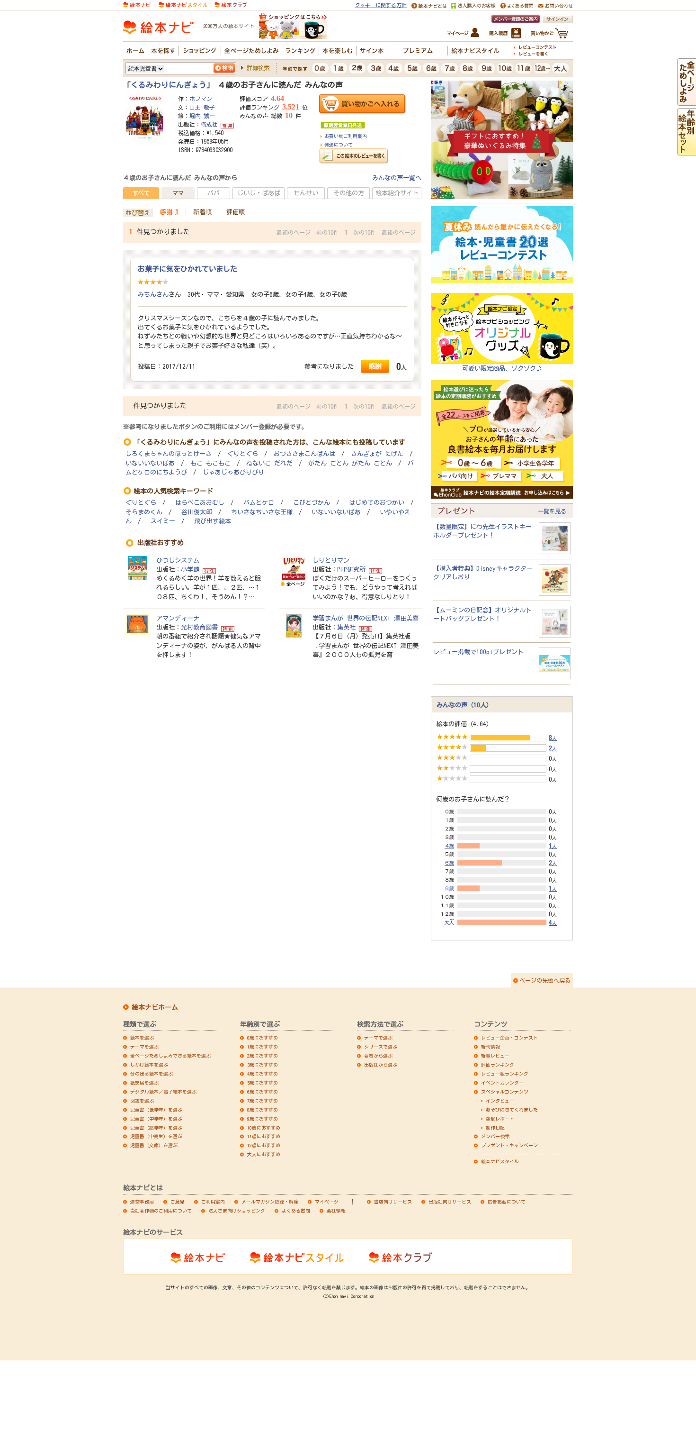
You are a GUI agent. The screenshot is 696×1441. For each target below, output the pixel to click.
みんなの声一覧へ (396, 177)
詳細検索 (258, 68)
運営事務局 (142, 1201)
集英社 (346, 627)
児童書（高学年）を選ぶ (156, 1127)
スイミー (163, 521)
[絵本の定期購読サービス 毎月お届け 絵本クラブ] (230, 4)
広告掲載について (507, 1201)
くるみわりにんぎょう (168, 85)
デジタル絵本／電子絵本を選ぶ (163, 1091)
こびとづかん (311, 503)
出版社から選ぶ (380, 1064)
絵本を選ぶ (142, 1037)
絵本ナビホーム (155, 1007)
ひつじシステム (177, 560)
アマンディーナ (177, 618)
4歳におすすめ (262, 1073)
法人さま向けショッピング (236, 1210)
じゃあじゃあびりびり (233, 472)
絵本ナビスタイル (500, 1161)
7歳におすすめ (262, 1100)
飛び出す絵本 (212, 521)
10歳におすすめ (263, 1127)
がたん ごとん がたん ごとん (350, 463)
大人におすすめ (263, 1154)
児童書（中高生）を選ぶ (156, 1136)
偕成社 (209, 124)
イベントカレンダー (502, 1082)
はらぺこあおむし (199, 503)
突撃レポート (500, 1118)
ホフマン (200, 98)
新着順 (202, 212)
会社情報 (336, 1210)
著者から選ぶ (378, 1055)
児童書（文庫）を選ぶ (154, 1145)
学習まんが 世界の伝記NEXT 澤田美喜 (365, 618)
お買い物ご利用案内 (345, 136)
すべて (141, 193)
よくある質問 (296, 1210)
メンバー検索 (495, 1136)
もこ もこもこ (210, 463)
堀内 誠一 (202, 116)
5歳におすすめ (262, 1082)
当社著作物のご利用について (161, 1210)
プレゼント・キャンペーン (509, 1145)
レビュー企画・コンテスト (509, 1037)
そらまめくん (143, 512)
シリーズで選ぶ (380, 1046)
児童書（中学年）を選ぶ (156, 1118)
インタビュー (500, 1100)
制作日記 (495, 1127)
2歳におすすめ (262, 1055)
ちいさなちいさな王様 (262, 512)
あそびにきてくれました (512, 1109)
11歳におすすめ (263, 1136)
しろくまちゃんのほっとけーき (168, 454)
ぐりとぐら (242, 454)
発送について (338, 144)
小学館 (190, 569)
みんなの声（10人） (464, 705)
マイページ (327, 1201)
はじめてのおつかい (376, 503)
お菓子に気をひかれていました (187, 269)
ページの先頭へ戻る (545, 980)
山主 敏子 (202, 107)
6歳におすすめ (262, 1091)
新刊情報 (490, 1046)
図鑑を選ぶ (142, 1100)
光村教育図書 (199, 627)
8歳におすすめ (262, 1109)
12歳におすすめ (263, 1145)
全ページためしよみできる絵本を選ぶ (170, 1055)
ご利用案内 (213, 1201)
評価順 (235, 212)
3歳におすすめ (262, 1064)
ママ (178, 193)
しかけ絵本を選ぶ (149, 1064)
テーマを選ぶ (144, 1046)
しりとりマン (330, 560)
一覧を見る (552, 511)
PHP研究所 (351, 569)
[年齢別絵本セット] (686, 151)
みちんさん (153, 294)
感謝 (375, 366)
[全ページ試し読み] (686, 101)
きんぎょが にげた (377, 454)
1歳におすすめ (262, 1046)
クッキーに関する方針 (381, 5)
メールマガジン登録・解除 (269, 1201)
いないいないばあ (150, 463)
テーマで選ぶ (378, 1037)
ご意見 (177, 1201)
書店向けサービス (393, 1201)
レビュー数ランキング (504, 1073)
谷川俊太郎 (196, 512)
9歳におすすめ (262, 1118)
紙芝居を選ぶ (144, 1082)
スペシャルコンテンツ (504, 1091)
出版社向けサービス (449, 1201)
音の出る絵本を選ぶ (151, 1073)
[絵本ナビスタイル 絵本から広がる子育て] (183, 4)
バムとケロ (258, 503)
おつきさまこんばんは (304, 454)
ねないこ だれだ (269, 463)
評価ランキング (497, 1064)
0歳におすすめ (262, 1037)
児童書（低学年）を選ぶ (156, 1109)
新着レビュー (495, 1055)
